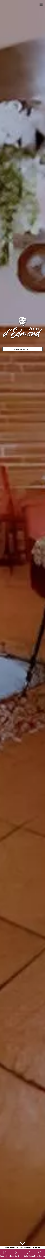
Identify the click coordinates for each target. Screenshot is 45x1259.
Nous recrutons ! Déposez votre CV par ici (22, 1247)
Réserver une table (22, 349)
